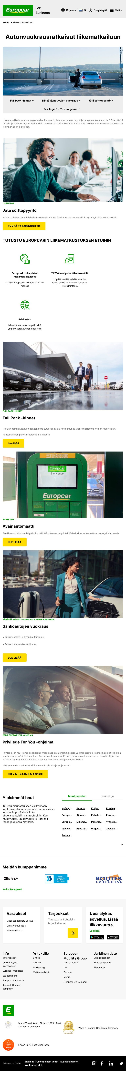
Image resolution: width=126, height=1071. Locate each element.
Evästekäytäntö (69, 1061)
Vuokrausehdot (33, 1065)
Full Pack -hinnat (21, 100)
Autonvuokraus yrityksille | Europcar (82, 808)
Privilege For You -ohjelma (61, 109)
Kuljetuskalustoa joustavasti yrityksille (96, 808)
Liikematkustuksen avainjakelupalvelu (82, 821)
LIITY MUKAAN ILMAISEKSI (25, 774)
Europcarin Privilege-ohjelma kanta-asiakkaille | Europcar (67, 821)
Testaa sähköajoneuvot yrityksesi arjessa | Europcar (111, 828)
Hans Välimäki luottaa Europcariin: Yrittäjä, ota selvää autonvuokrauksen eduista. (82, 828)
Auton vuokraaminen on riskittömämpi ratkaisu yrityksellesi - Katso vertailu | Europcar (67, 835)
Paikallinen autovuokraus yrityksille (67, 828)
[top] (121, 845)
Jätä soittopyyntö (99, 100)
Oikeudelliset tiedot (47, 1061)
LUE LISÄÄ (14, 542)
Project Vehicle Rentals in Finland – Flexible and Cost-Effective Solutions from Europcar (96, 828)
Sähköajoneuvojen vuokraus (60, 100)
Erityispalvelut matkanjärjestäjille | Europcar (111, 808)
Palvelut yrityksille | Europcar (96, 815)
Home (6, 22)
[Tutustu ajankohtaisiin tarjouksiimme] (73, 933)
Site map (29, 1061)
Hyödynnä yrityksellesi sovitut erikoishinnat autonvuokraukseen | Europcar (67, 808)
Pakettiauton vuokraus (96, 821)
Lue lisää (13, 443)
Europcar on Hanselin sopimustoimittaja (111, 815)
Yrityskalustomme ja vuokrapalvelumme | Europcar (111, 821)
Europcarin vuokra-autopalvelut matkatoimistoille (67, 815)
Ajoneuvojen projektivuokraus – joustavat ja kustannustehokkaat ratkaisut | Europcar (82, 815)
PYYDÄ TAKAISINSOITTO (24, 226)
